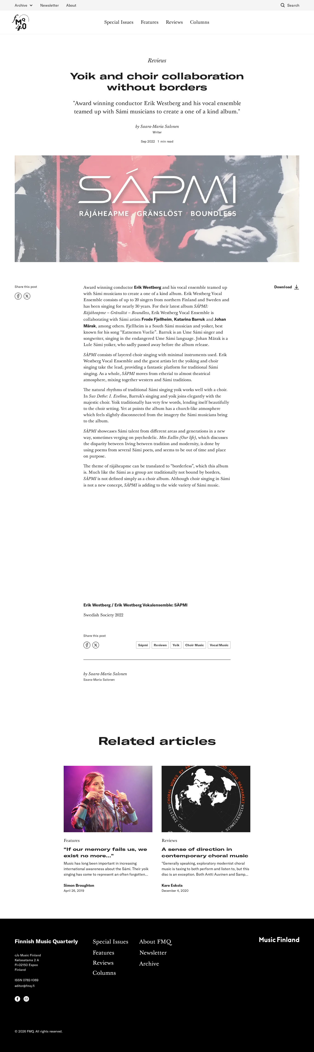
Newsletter (49, 5)
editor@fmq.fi (25, 986)
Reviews (174, 22)
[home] (20, 22)
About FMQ (155, 942)
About (71, 5)
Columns (199, 22)
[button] (24, 5)
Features (149, 22)
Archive (149, 964)
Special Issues (118, 22)
